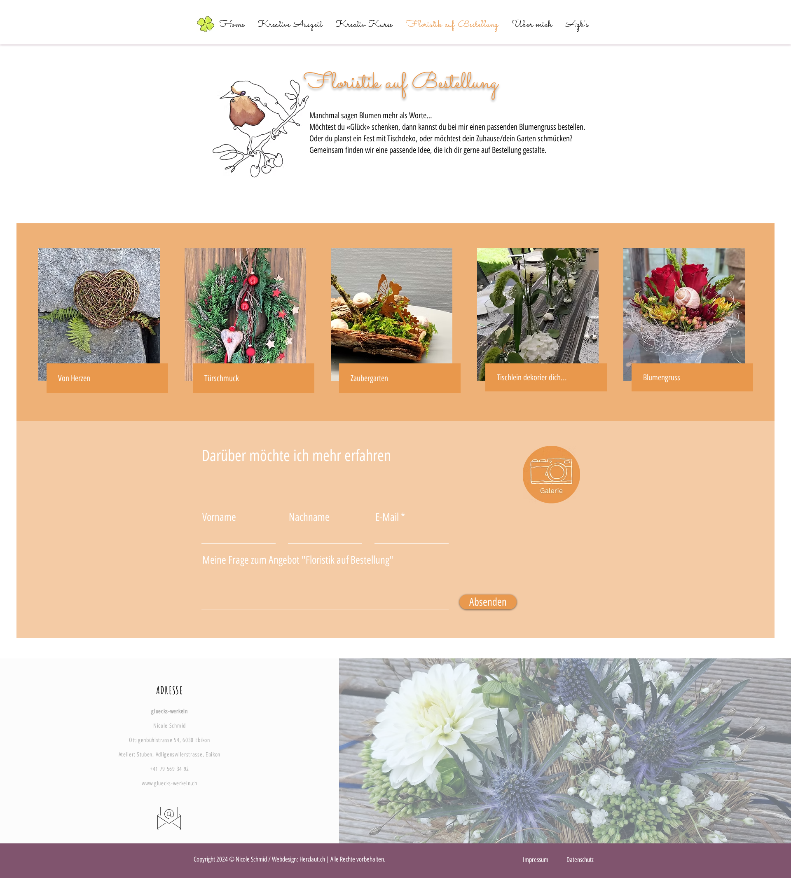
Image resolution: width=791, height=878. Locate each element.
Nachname (309, 517)
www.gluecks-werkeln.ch (169, 783)
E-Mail (387, 517)
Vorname (219, 517)
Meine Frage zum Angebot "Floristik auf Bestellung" (297, 560)
